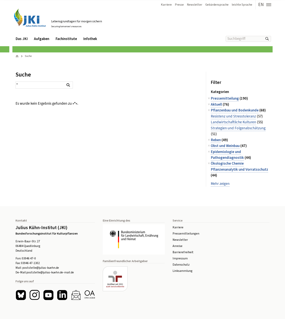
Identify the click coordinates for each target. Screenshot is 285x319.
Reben (216, 140)
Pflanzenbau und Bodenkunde (235, 110)
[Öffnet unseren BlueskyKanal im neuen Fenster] (21, 295)
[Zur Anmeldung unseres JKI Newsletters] (76, 295)
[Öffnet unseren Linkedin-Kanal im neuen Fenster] (62, 295)
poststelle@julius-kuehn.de (40, 268)
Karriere (178, 227)
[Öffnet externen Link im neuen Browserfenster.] (134, 239)
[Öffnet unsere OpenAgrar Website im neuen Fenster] (89, 295)
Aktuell (216, 104)
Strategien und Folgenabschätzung (238, 128)
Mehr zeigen (220, 183)
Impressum (180, 258)
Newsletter (180, 240)
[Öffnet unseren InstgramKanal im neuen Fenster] (34, 295)
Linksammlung (183, 271)
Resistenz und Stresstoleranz (233, 116)
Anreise (177, 246)
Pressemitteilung (225, 98)
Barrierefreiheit (183, 252)
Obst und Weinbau (225, 146)
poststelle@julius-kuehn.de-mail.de (50, 272)
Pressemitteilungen (186, 233)
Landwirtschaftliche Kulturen (233, 122)
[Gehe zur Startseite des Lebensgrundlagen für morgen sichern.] (29, 18)
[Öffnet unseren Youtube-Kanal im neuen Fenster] (48, 295)
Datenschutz (181, 265)
